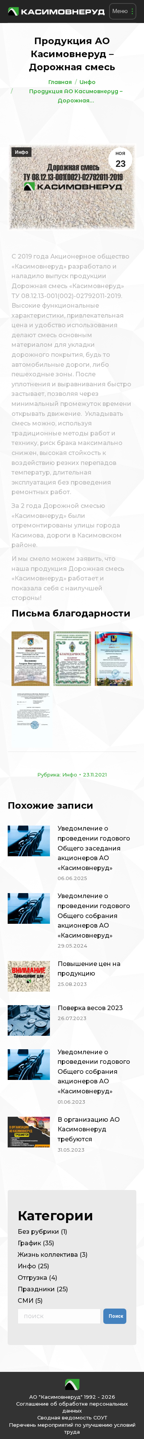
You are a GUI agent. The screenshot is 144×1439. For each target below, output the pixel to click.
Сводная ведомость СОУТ (72, 1417)
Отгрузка (32, 1277)
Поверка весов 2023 (90, 1008)
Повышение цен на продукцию (89, 968)
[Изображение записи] (29, 841)
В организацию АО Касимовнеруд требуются (89, 1129)
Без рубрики (38, 1231)
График (29, 1243)
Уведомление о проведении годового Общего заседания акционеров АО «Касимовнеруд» (94, 848)
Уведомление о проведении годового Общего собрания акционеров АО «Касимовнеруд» (94, 915)
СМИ (25, 1300)
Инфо (21, 152)
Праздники (36, 1289)
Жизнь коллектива (48, 1254)
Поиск (116, 1316)
